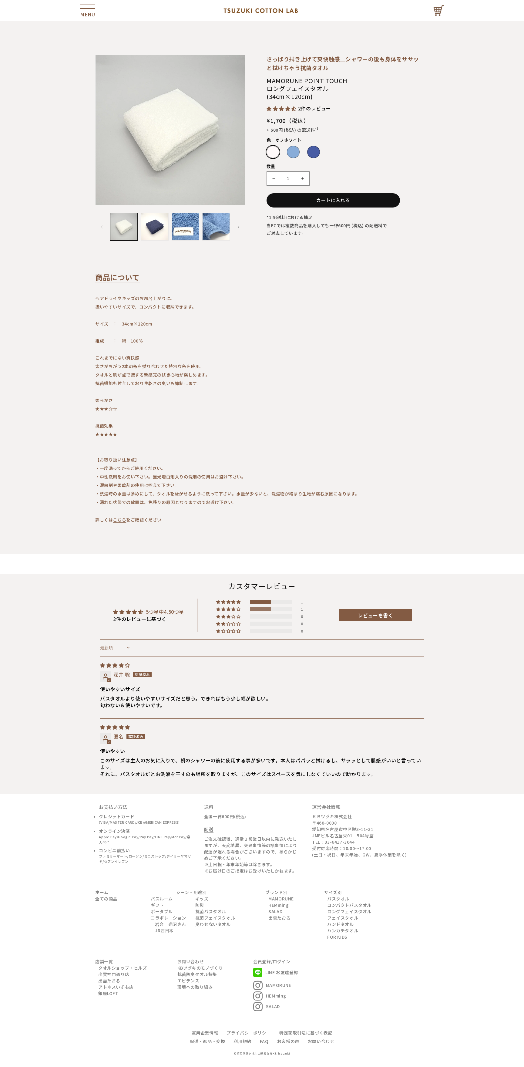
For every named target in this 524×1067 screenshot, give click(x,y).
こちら (119, 520)
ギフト (157, 905)
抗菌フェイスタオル (215, 918)
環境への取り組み (195, 987)
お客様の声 (288, 1041)
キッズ (202, 899)
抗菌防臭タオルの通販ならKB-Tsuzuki (263, 1053)
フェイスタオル (342, 918)
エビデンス (188, 981)
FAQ (264, 1041)
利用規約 (242, 1041)
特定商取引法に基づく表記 (305, 1033)
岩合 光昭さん (170, 924)
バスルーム (162, 899)
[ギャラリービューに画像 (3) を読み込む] (185, 227)
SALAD (275, 911)
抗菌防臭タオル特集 (197, 974)
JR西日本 (164, 930)
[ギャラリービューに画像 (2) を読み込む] (154, 227)
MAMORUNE (281, 899)
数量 (271, 166)
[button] (282, 108)
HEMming (278, 905)
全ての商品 (106, 899)
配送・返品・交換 (207, 1041)
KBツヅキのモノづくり (200, 968)
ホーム (102, 892)
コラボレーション (168, 918)
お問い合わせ (190, 961)
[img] (115, 665)
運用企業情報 (205, 1033)
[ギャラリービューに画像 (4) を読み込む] (216, 227)
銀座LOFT (108, 993)
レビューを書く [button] (375, 615)
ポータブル (162, 911)
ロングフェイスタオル (349, 911)
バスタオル (338, 899)
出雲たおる (279, 918)
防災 (199, 905)
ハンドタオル (340, 924)
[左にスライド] (102, 227)
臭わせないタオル (213, 924)
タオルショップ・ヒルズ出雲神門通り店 (122, 971)
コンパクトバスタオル (349, 905)
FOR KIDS (337, 937)
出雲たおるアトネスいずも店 (116, 984)
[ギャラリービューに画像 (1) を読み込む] (124, 227)
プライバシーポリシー (249, 1033)
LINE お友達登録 (281, 972)
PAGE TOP (510, 1044)
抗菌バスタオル (210, 911)
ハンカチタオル (342, 930)
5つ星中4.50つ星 (165, 611)
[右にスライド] (238, 227)
